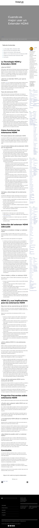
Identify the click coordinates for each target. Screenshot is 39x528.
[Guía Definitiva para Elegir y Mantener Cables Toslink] (35, 111)
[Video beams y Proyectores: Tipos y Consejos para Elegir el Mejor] (35, 158)
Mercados (4, 505)
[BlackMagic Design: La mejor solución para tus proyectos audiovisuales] (32, 111)
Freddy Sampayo (5, 39)
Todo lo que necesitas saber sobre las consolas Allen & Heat (36, 220)
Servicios (3, 512)
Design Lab (4, 481)
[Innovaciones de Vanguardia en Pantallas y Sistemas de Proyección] (32, 207)
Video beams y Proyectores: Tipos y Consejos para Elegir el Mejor (36, 171)
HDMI (7, 82)
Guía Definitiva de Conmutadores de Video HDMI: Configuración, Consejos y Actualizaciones (33, 285)
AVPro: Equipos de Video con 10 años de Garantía (35, 268)
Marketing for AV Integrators (11, 521)
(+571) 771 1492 (22, 508)
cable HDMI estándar (7, 215)
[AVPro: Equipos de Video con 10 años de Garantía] (35, 257)
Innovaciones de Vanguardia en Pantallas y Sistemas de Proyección (32, 249)
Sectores (3, 510)
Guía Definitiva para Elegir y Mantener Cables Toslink (36, 151)
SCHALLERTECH (17, 523)
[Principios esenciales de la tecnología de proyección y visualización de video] (32, 158)
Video (26, 39)
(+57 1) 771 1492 (22, 501)
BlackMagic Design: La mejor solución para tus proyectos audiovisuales (33, 121)
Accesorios (22, 39)
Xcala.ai (18, 521)
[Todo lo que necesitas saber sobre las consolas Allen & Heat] (35, 207)
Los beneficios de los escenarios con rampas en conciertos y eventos (32, 102)
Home (3, 36)
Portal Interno (5, 507)
